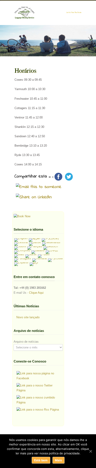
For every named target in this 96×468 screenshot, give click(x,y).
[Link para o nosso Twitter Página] (39, 388)
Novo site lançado (28, 317)
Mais (58, 460)
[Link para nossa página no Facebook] (39, 376)
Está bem (41, 460)
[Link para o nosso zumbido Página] (39, 400)
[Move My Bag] (22, 216)
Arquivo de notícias (26, 341)
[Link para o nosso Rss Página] (38, 409)
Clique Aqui (36, 292)
